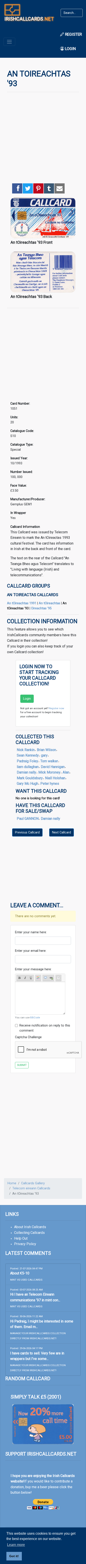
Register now (56, 708)
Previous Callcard (27, 832)
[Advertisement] (43, 139)
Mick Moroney (49, 772)
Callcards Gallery (33, 1183)
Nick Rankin (26, 750)
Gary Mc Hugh (27, 783)
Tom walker (49, 761)
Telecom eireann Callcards (31, 1188)
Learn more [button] (16, 1545)
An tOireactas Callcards (32, 594)
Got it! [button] (14, 1556)
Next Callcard (61, 832)
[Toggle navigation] (9, 42)
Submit (22, 1065)
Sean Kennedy (28, 755)
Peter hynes (49, 783)
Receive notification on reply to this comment (44, 1028)
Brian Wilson (46, 750)
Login (70, 48)
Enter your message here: (33, 969)
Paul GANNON (28, 818)
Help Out (21, 1238)
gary (44, 755)
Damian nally (26, 772)
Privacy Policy (25, 1244)
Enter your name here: (31, 932)
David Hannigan (53, 767)
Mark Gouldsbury (30, 778)
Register (73, 34)
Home (11, 1183)
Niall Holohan (55, 778)
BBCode (35, 1017)
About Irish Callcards (30, 1227)
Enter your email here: (30, 951)
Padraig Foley (27, 761)
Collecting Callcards (29, 1233)
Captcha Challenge (28, 1037)
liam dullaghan (28, 767)
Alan (66, 772)
